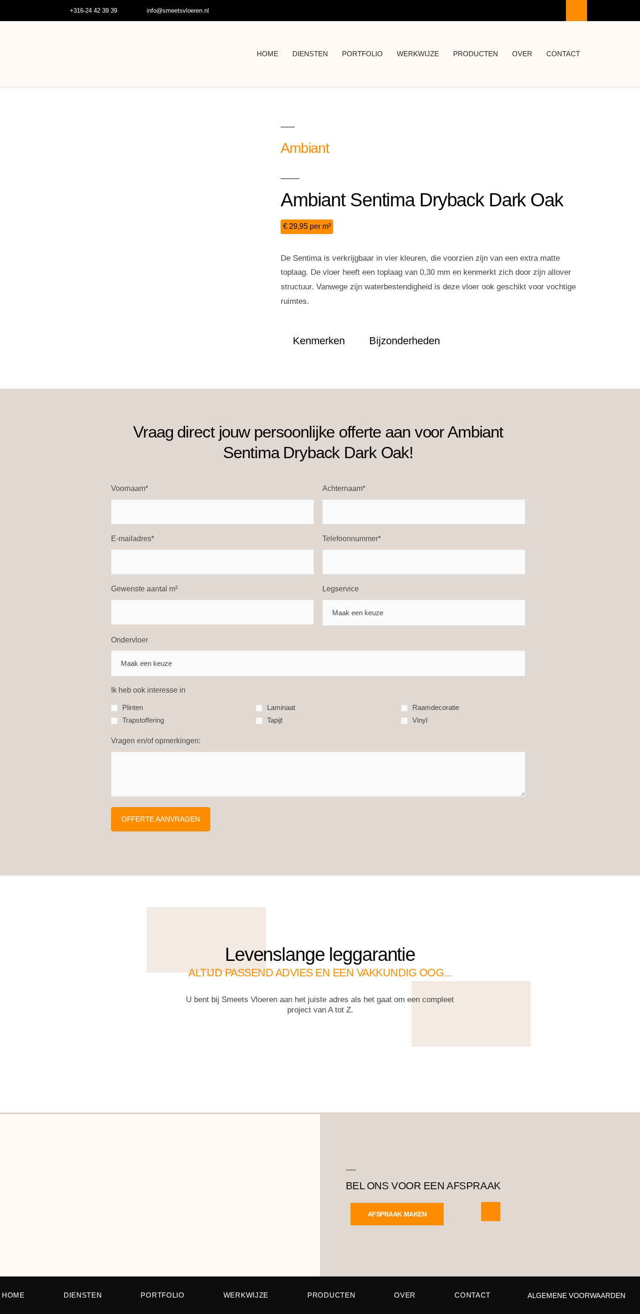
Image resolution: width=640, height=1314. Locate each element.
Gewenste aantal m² (144, 589)
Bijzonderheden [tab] (404, 341)
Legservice (340, 589)
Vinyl (419, 720)
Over (522, 54)
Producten (475, 54)
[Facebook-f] (576, 10)
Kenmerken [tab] (319, 341)
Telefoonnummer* (351, 539)
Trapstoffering (143, 720)
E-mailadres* (132, 539)
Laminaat (281, 707)
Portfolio (362, 54)
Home (267, 54)
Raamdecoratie (435, 707)
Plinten (132, 707)
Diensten (310, 54)
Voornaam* (129, 488)
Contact (563, 54)
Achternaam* (343, 488)
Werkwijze (418, 54)
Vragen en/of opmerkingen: (156, 741)
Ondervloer (129, 640)
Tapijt (275, 720)
